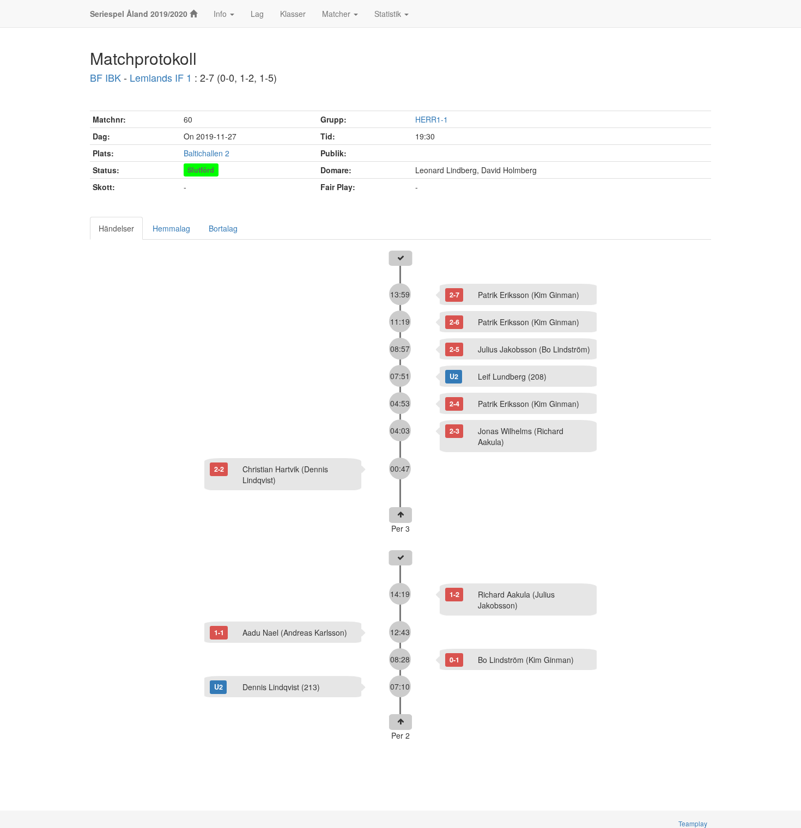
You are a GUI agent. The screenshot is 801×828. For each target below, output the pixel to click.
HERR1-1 (431, 119)
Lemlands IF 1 (161, 77)
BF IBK (105, 77)
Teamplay (692, 823)
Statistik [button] (388, 13)
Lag (257, 13)
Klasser (293, 13)
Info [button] (221, 13)
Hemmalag (171, 228)
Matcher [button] (337, 13)
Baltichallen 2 (206, 153)
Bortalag (223, 228)
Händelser (116, 228)
